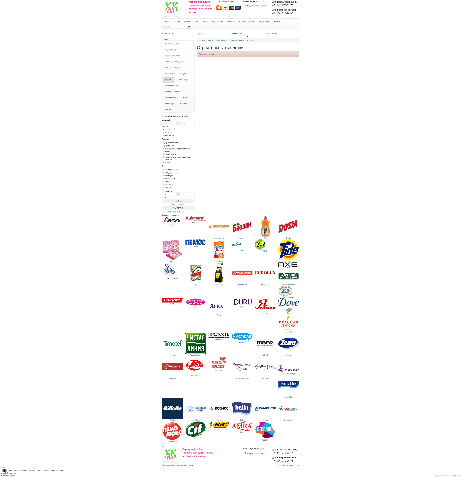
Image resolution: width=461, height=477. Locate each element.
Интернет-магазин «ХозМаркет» (174, 465)
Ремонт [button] (168, 79)
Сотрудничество (264, 21)
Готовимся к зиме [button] (172, 67)
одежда (168, 109)
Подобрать (178, 201)
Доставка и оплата (191, 21)
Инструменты (221, 40)
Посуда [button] (183, 73)
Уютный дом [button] (170, 73)
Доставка (230, 21)
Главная (202, 40)
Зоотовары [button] (184, 103)
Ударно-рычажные (236, 40)
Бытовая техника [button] (172, 85)
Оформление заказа (246, 21)
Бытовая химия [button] (171, 97)
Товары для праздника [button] (174, 61)
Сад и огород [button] (170, 49)
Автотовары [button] (170, 103)
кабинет (227, 1)
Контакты (277, 21)
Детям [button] (185, 97)
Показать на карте (257, 5)
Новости (205, 21)
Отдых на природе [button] (172, 55)
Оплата (177, 21)
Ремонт (211, 40)
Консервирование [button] (172, 43)
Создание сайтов (288, 465)
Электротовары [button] (182, 79)
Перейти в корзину (7, 475)
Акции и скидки (218, 21)
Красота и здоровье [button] (173, 91)
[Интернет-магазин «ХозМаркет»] (174, 9)
